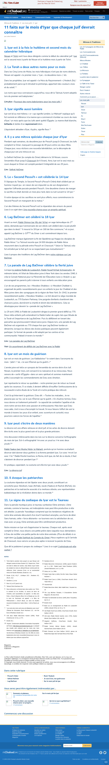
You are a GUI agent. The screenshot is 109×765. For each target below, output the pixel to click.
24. (43, 621)
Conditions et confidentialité (90, 759)
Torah (60, 753)
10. (5, 623)
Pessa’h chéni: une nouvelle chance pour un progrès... (23, 702)
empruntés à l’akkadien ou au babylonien (27, 630)
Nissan (7, 56)
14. (43, 574)
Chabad (37, 751)
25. (43, 626)
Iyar (36, 23)
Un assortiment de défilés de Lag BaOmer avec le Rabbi (34, 346)
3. (5, 580)
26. (43, 631)
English (82, 155)
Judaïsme (66, 753)
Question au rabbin (65, 11)
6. (5, 589)
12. (43, 564)
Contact (103, 759)
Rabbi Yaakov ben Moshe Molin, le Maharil (23, 449)
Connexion (54, 11)
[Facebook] (100, 752)
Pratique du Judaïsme (11, 17)
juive (80, 753)
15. (43, 579)
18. (43, 592)
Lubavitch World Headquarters (69, 751)
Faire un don (89, 11)
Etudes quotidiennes (40, 733)
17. (43, 587)
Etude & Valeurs (27, 17)
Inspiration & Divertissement (63, 17)
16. (43, 584)
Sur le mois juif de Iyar (52, 681)
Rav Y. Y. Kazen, (40, 753)
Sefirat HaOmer (16, 169)
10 (50, 129)
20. (43, 602)
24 (37, 459)
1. (5, 561)
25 (67, 464)
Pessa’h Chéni (12, 676)
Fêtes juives (58, 730)
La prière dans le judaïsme (63, 739)
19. (43, 597)
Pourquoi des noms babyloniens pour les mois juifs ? (38, 101)
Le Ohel (79, 733)
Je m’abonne (38, 735)
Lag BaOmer (12, 681)
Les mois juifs (27, 23)
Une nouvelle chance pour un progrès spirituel (44, 209)
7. (5, 608)
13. (43, 571)
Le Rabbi (79, 732)
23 (13, 455)
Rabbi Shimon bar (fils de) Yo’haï (32, 222)
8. (5, 615)
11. (43, 561)
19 (45, 358)
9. (5, 620)
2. (5, 575)
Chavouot (31, 160)
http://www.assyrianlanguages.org (23, 626)
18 (42, 335)
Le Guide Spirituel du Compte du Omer (31, 537)
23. (43, 616)
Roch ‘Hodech (49, 676)
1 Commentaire (17, 705)
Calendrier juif (38, 732)
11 (74, 191)
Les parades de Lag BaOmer (22, 341)
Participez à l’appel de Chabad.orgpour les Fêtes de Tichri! (50, 2)
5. (5, 586)
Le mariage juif (59, 732)
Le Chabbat (58, 733)
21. (43, 605)
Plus (82, 134)
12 (43, 200)
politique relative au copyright (43, 664)
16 (54, 245)
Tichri (15, 56)
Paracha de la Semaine (62, 737)
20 (50, 361)
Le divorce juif (15, 470)
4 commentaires (54, 703)
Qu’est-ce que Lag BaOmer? (60, 701)
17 (64, 248)
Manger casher (59, 735)
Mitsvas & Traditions (11, 23)
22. (43, 610)
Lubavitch (42, 751)
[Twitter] (104, 752)
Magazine (15, 737)
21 (41, 415)
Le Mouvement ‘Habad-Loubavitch (87, 730)
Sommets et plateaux (21, 693)
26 (52, 492)
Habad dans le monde (83, 735)
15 (16, 242)
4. (5, 583)
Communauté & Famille (42, 17)
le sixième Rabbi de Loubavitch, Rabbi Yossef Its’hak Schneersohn (42, 270)
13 (21, 229)
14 (64, 229)
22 (11, 443)
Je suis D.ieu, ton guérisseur (54, 679)
